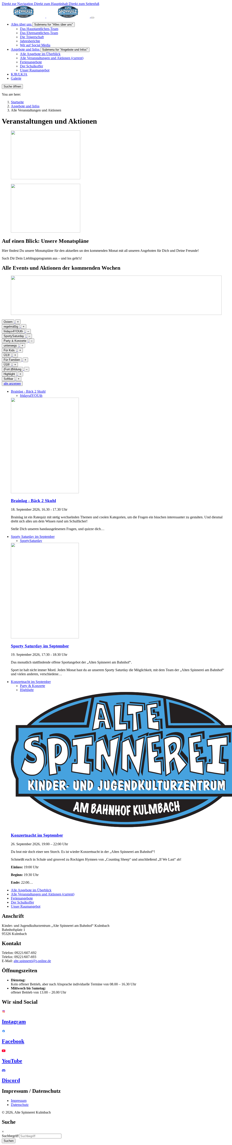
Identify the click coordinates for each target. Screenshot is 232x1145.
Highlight (9, 374)
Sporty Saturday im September (33, 536)
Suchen (9, 1141)
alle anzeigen (12, 383)
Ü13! (7, 355)
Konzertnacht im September (31, 682)
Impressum (19, 1101)
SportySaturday (14, 336)
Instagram (14, 1022)
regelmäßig (11, 326)
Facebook (13, 1041)
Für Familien (12, 359)
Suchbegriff (10, 1136)
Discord (11, 1080)
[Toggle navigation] (92, 17)
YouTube (12, 1061)
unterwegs (10, 345)
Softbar (8, 378)
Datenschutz (20, 1105)
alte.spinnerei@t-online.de (32, 961)
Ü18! (7, 364)
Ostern (8, 321)
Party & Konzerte (15, 340)
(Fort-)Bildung (12, 369)
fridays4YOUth (13, 331)
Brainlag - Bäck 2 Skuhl (28, 391)
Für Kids (9, 350)
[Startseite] (46, 16)
